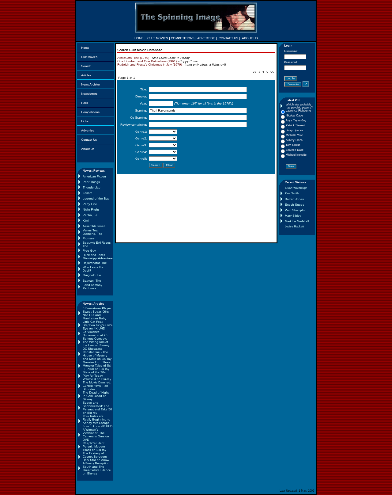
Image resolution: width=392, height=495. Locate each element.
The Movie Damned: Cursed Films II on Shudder (97, 386)
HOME (139, 38)
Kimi (86, 220)
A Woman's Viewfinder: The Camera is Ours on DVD (96, 434)
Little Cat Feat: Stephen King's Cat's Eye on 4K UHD (97, 325)
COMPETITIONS (182, 38)
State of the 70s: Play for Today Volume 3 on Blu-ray (97, 376)
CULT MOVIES (157, 38)
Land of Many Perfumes (92, 286)
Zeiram (87, 193)
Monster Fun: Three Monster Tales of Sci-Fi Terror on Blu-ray (97, 365)
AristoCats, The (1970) (133, 57)
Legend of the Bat (96, 198)
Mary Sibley (293, 215)
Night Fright (91, 209)
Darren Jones (294, 199)
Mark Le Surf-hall (297, 221)
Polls (84, 103)
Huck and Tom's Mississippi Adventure (98, 256)
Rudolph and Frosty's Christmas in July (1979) (149, 64)
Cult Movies (89, 57)
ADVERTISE (206, 38)
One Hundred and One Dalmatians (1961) (147, 61)
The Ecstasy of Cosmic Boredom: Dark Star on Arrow (96, 456)
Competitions (90, 112)
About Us (87, 148)
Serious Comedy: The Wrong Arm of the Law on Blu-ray (96, 342)
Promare (89, 238)
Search (86, 66)
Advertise (87, 130)
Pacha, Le (90, 215)
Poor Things (91, 182)
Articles (86, 75)
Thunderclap (91, 187)
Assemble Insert (94, 226)
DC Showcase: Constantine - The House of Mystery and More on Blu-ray (97, 353)
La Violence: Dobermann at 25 (95, 333)
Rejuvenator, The (95, 263)
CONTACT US (228, 38)
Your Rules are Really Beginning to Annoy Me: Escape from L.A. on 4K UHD (97, 421)
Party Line (90, 204)
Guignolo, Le (92, 275)
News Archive (90, 84)
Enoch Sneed (294, 204)
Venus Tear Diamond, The (93, 232)
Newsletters (89, 93)
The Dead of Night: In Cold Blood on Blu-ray (96, 396)
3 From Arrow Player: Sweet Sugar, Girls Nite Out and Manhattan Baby (97, 313)
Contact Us (89, 139)
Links (85, 121)
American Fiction (94, 176)
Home (85, 47)
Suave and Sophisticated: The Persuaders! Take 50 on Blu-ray (97, 407)
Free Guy (89, 250)
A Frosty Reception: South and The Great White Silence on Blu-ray (97, 468)
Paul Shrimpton (296, 210)
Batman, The (92, 280)
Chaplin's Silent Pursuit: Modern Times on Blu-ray (94, 446)
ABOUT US (250, 38)
